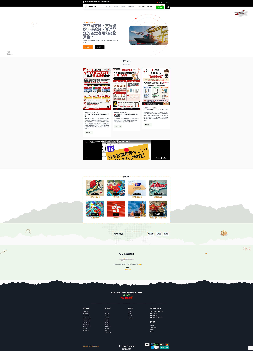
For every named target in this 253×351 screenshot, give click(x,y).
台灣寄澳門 (137, 214)
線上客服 (126, 295)
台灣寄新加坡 (158, 193)
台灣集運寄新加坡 (86, 320)
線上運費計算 (86, 330)
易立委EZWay (108, 326)
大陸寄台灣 (116, 193)
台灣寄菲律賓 (95, 214)
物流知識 (107, 328)
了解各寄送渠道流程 (126, 298)
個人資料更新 (130, 317)
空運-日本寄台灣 (95, 193)
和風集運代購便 (153, 327)
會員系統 (150, 6)
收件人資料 (130, 315)
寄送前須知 (107, 315)
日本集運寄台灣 (86, 313)
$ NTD (167, 2)
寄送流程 (107, 313)
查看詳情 (88, 132)
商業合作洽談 (108, 332)
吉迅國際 (152, 329)
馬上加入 (87, 44)
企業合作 (107, 324)
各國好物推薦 (131, 6)
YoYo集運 (152, 325)
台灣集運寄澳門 (86, 324)
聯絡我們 (107, 330)
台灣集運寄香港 (86, 322)
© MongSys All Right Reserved (91, 346)
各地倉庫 (85, 328)
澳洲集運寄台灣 (86, 315)
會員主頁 (129, 311)
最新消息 (107, 317)
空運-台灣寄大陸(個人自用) (158, 213)
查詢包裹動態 (141, 6)
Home (106, 311)
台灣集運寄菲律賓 (86, 326)
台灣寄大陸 (85, 311)
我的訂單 (129, 313)
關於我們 (123, 6)
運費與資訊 (108, 6)
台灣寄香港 (116, 214)
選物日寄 (152, 331)
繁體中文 (160, 2)
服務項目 (116, 6)
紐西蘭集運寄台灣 (86, 317)
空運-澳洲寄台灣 (137, 193)
